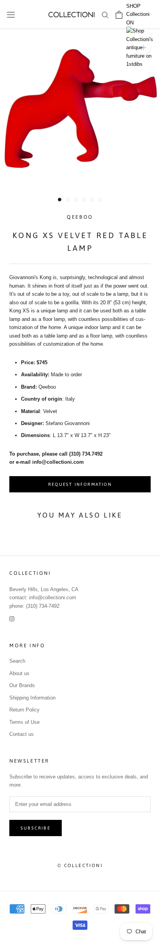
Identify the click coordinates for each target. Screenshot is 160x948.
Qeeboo (80, 217)
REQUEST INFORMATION (80, 484)
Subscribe (35, 828)
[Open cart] (119, 15)
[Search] (105, 14)
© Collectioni (80, 865)
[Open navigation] (11, 14)
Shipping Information (32, 698)
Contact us (21, 734)
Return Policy (24, 710)
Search (17, 661)
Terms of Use (24, 722)
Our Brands (22, 685)
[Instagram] (11, 618)
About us (19, 673)
